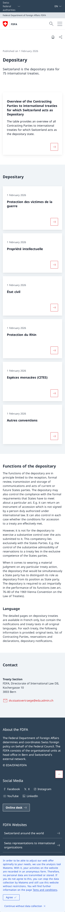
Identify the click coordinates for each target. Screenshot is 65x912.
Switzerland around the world (24, 833)
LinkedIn (32, 796)
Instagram (44, 789)
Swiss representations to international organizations (29, 845)
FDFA (14, 24)
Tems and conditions (45, 889)
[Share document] (60, 37)
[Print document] (53, 37)
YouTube (13, 796)
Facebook (13, 789)
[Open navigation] (60, 23)
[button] (59, 774)
